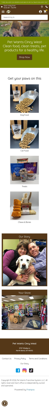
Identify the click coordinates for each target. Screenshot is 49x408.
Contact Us (6, 358)
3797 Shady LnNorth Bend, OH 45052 (24, 349)
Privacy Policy (20, 358)
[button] (4, 403)
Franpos (31, 389)
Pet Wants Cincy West (24, 343)
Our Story (24, 363)
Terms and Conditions (38, 358)
